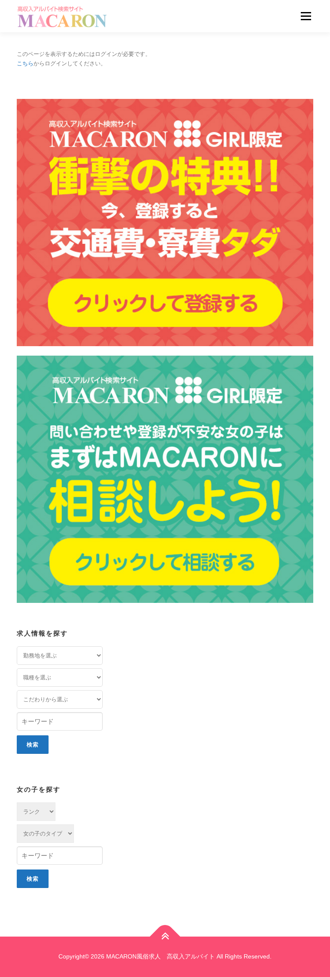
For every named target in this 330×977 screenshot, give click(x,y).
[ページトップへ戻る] (165, 937)
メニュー (305, 16)
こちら (25, 63)
